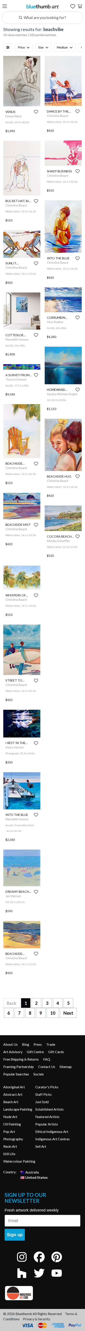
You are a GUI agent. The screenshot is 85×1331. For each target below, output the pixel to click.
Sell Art (40, 1146)
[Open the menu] (4, 6)
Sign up (15, 1234)
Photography (13, 1139)
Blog (25, 1044)
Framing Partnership (18, 1066)
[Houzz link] (25, 1279)
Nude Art (10, 1117)
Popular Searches (16, 1074)
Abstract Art (12, 1094)
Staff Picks (43, 1094)
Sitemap (66, 1066)
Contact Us (46, 1066)
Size (41, 47)
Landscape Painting (17, 1109)
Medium (62, 47)
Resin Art (10, 1146)
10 (52, 1013)
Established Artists (49, 1109)
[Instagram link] (25, 1263)
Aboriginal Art (14, 1087)
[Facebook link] (42, 1263)
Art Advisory (12, 1052)
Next (68, 1013)
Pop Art (9, 1131)
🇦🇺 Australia (29, 1172)
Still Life (9, 1154)
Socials (38, 1074)
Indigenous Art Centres (52, 1139)
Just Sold (42, 1102)
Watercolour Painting (19, 1161)
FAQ (46, 1059)
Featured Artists (47, 1117)
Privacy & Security (36, 1319)
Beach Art (10, 1102)
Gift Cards (56, 1052)
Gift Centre (35, 1052)
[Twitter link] (42, 1279)
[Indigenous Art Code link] (42, 1293)
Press (38, 1044)
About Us (10, 1044)
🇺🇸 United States (34, 1177)
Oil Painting (12, 1124)
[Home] (42, 6)
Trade (50, 1044)
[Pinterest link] (60, 1263)
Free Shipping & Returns (21, 1059)
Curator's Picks (46, 1087)
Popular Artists (46, 1124)
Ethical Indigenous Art (51, 1131)
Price (21, 47)
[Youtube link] (60, 1279)
